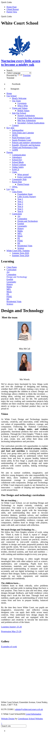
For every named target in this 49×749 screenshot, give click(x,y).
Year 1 (20, 199)
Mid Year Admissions (26, 120)
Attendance (17, 157)
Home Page (12, 7)
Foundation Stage (25, 194)
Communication (19, 155)
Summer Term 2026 (20, 255)
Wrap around (23, 174)
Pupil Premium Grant (21, 137)
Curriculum (17, 214)
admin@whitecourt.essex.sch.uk (29, 709)
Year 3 (20, 204)
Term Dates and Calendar (23, 133)
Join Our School (19, 113)
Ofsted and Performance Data (24, 147)
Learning (10, 189)
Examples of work (9, 646)
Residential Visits (24, 246)
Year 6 (20, 211)
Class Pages (17, 191)
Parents (10, 152)
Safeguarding (17, 130)
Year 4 (20, 206)
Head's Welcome (19, 98)
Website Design (8, 718)
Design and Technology (27, 221)
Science (20, 248)
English (20, 223)
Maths (20, 231)
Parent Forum (23, 184)
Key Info (10, 128)
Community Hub (19, 179)
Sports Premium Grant (21, 140)
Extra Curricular (24, 177)
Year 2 (20, 201)
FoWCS (15, 169)
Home (9, 93)
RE (18, 243)
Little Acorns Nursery (26, 196)
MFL (19, 233)
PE (18, 238)
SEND (15, 135)
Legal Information (33, 714)
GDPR (15, 150)
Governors (22, 103)
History (20, 228)
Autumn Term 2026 (20, 253)
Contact (15, 125)
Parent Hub (17, 182)
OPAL (15, 187)
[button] (12, 16)
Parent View (12, 12)
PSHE (20, 241)
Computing (22, 219)
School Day (17, 160)
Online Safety (18, 167)
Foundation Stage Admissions (30, 118)
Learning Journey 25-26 (11, 627)
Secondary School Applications (30, 123)
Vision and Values (19, 108)
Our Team (16, 101)
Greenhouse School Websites (30, 718)
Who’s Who (22, 106)
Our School (11, 96)
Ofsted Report (13, 9)
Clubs (14, 172)
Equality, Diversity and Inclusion (26, 145)
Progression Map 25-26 (11, 631)
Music (20, 236)
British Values (23, 110)
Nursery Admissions (26, 115)
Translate (27, 75)
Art (18, 216)
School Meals (18, 162)
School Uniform (19, 164)
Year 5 (20, 209)
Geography (22, 226)
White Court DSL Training (18, 250)
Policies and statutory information (26, 142)
